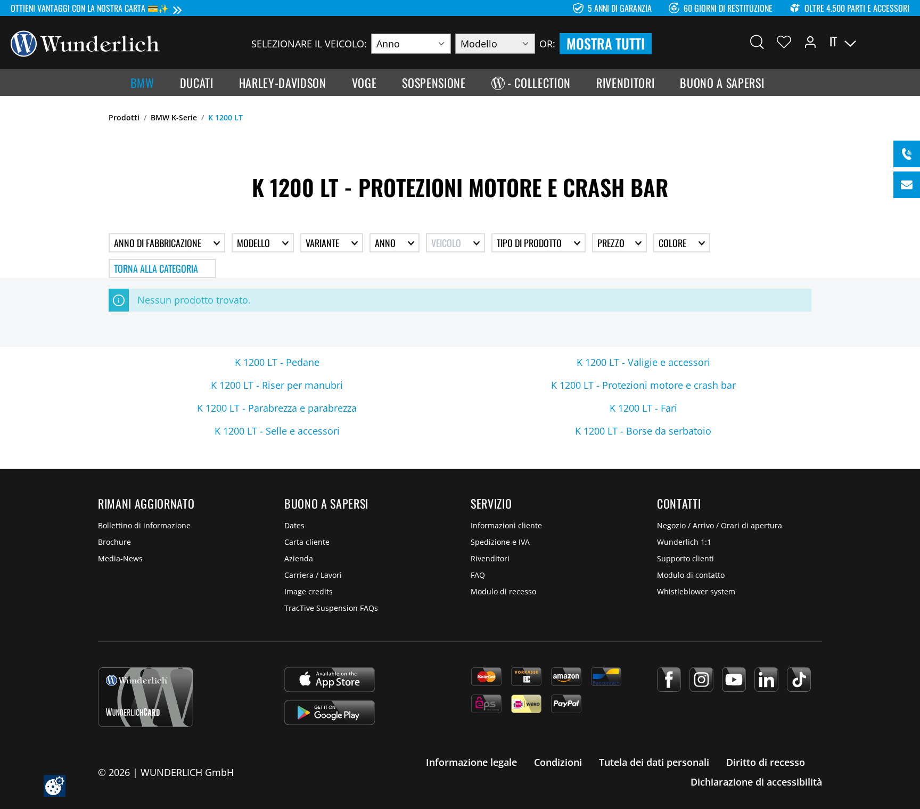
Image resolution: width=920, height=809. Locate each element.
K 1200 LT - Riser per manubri (277, 385)
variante (323, 243)
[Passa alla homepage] (85, 42)
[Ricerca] (757, 41)
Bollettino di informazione (144, 525)
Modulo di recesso (503, 591)
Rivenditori (490, 558)
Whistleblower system (696, 591)
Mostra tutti (605, 43)
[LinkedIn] (766, 679)
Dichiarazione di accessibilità (756, 781)
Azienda (298, 558)
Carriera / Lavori (313, 575)
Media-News (120, 558)
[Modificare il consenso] (55, 786)
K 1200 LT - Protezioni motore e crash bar (643, 385)
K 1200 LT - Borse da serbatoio (643, 430)
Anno (386, 243)
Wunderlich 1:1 (684, 542)
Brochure (114, 542)
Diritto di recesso (765, 762)
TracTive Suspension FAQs (331, 608)
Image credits (308, 591)
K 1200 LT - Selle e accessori (277, 430)
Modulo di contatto (691, 575)
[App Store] (329, 679)
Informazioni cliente (506, 525)
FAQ (478, 575)
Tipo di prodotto (530, 243)
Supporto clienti (685, 558)
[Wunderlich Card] (145, 697)
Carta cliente (307, 542)
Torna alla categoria (156, 268)
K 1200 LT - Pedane (277, 362)
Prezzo (612, 243)
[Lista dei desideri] (784, 41)
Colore (673, 243)
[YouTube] (734, 679)
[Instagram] (701, 679)
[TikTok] (799, 679)
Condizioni (558, 762)
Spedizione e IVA (500, 542)
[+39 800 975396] (906, 154)
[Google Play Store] (329, 712)
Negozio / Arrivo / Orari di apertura (719, 525)
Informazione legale (471, 762)
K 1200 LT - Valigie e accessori (643, 362)
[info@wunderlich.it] (906, 184)
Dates (294, 525)
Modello (254, 243)
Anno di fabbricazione (158, 243)
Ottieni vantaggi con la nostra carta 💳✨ (90, 8)
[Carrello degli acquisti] (903, 41)
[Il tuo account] (810, 41)
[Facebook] (669, 679)
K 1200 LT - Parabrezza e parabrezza (277, 408)
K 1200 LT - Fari (643, 408)
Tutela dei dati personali (654, 762)
